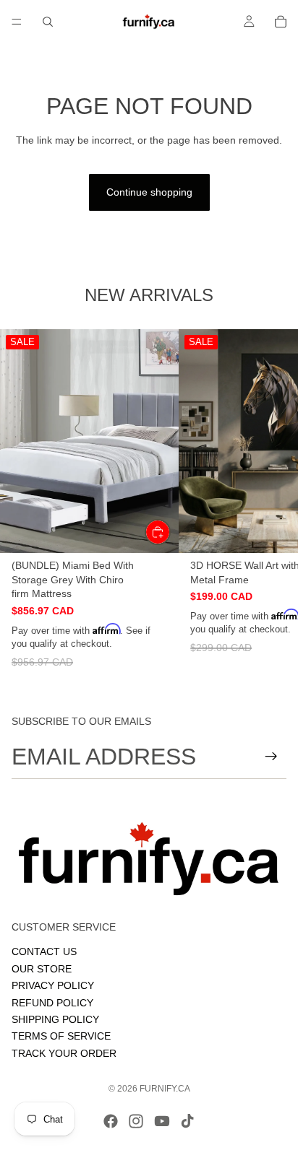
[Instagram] (136, 1121)
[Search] (48, 22)
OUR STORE (42, 968)
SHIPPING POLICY (55, 1018)
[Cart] (281, 22)
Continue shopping (149, 192)
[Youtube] (162, 1121)
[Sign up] (271, 756)
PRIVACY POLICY (53, 985)
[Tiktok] (187, 1121)
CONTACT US (44, 951)
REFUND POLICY (52, 1002)
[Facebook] (110, 1121)
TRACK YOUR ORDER (64, 1052)
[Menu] (16, 21)
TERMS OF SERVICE (61, 1036)
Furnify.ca (165, 1089)
